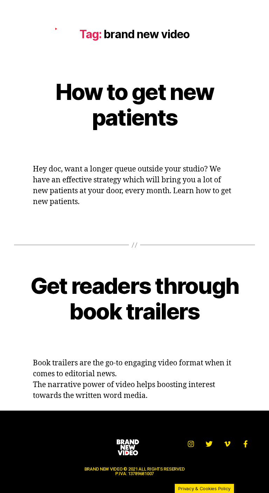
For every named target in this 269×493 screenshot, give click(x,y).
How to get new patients (134, 104)
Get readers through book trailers (134, 298)
